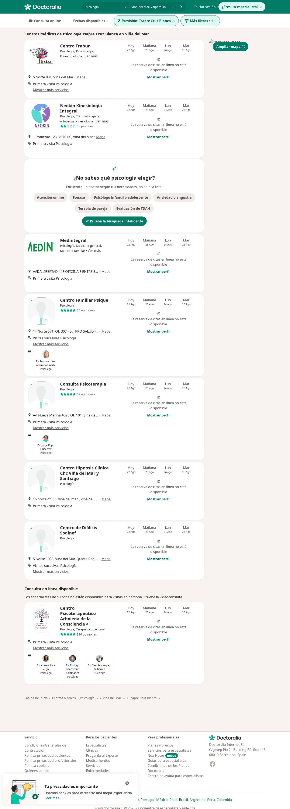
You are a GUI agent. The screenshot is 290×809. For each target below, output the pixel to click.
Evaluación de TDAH (133, 208)
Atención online (50, 197)
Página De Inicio (36, 698)
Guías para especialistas (167, 760)
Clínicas (92, 750)
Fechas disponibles (89, 20)
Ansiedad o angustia (174, 197)
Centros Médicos (64, 698)
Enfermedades (98, 770)
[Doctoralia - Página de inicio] (51, 6)
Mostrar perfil (158, 77)
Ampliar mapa (228, 46)
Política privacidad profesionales (50, 760)
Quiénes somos (36, 770)
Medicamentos (98, 760)
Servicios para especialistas (169, 750)
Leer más (52, 798)
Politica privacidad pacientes (47, 755)
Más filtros (201, 20)
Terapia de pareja (92, 208)
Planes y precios (160, 745)
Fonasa (79, 197)
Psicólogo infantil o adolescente (121, 197)
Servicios (93, 765)
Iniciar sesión (205, 6)
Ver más (91, 56)
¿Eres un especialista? (240, 6)
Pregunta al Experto (102, 755)
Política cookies (36, 765)
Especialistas (96, 745)
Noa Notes (162, 755)
